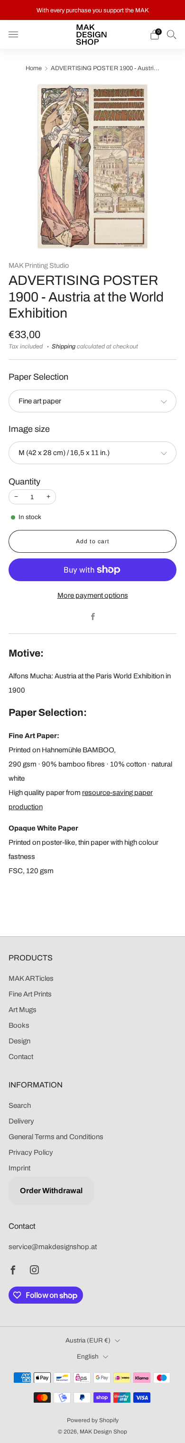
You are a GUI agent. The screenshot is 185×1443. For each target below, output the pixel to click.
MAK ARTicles (31, 978)
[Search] (171, 34)
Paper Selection (38, 377)
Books (19, 1025)
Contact (21, 1056)
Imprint (19, 1168)
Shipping (63, 346)
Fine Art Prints (30, 994)
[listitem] (93, 10)
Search (20, 1105)
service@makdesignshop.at (53, 1247)
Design (19, 1041)
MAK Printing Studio (39, 265)
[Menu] (13, 34)
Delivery (21, 1121)
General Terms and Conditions (56, 1137)
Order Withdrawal (51, 1191)
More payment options (92, 595)
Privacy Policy (31, 1152)
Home (34, 68)
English (88, 1356)
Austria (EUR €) (88, 1340)
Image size (29, 429)
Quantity (24, 481)
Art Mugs (23, 1010)
